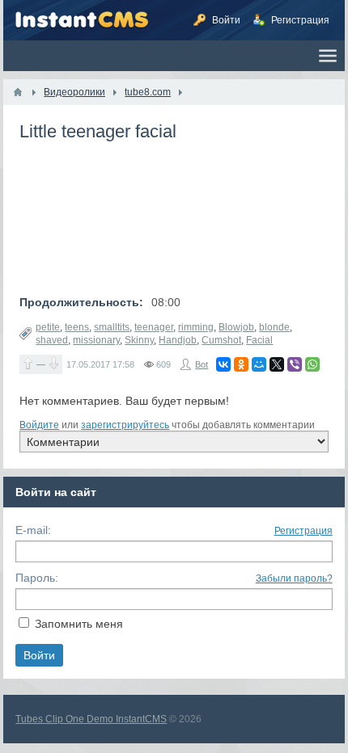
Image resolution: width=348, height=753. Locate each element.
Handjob (178, 340)
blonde (274, 327)
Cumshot (221, 340)
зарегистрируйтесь (125, 425)
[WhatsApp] (312, 364)
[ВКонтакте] (223, 364)
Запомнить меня (79, 623)
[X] (276, 364)
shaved (52, 340)
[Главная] (17, 92)
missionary (96, 340)
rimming (196, 327)
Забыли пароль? (294, 578)
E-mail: (33, 530)
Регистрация (303, 530)
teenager (153, 327)
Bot (201, 364)
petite (48, 327)
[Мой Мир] (259, 364)
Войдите (39, 425)
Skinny (139, 340)
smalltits (111, 327)
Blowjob (236, 327)
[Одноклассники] (241, 364)
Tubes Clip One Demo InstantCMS (91, 719)
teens (77, 327)
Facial (259, 340)
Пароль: (36, 577)
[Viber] (294, 364)
